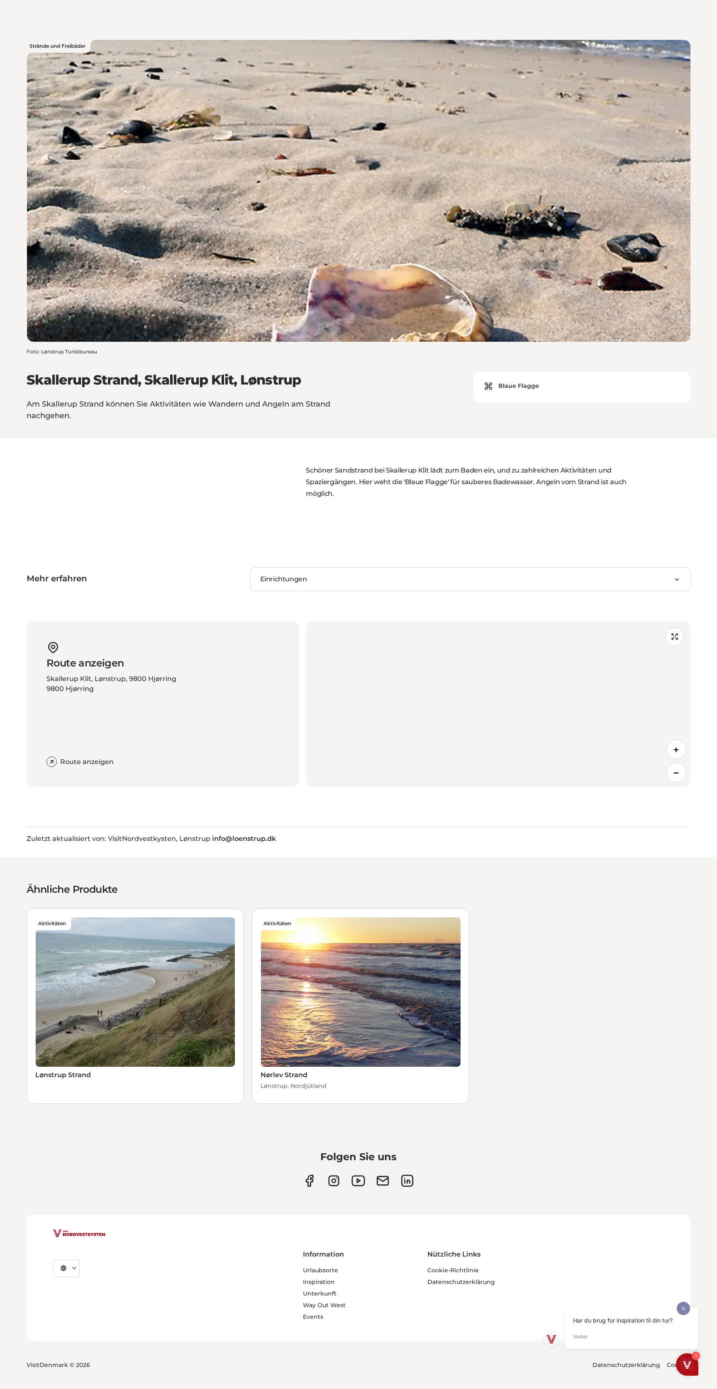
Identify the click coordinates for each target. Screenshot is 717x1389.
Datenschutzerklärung (461, 1282)
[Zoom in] (676, 749)
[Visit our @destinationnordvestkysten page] (358, 1180)
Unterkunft (320, 1293)
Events (313, 1316)
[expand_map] (675, 636)
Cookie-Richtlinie (453, 1270)
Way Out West (324, 1305)
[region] (498, 704)
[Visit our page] (309, 1180)
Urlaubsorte (320, 1270)
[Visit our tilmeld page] (383, 1180)
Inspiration (319, 1282)
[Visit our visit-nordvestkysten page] (407, 1180)
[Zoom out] (676, 773)
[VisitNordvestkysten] (79, 1234)
